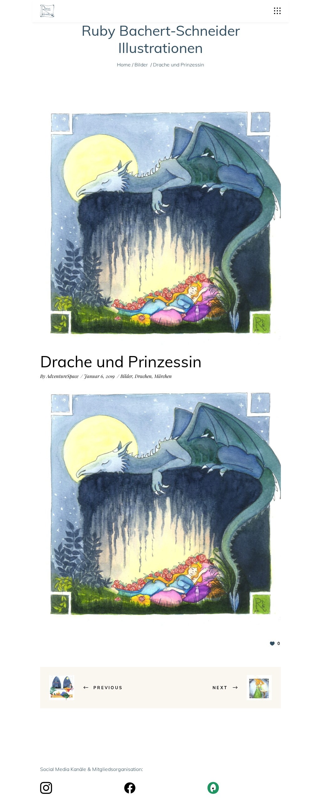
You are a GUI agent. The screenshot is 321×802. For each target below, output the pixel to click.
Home (124, 64)
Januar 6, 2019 (99, 376)
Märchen (163, 376)
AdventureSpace (62, 376)
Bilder (141, 64)
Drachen (143, 376)
